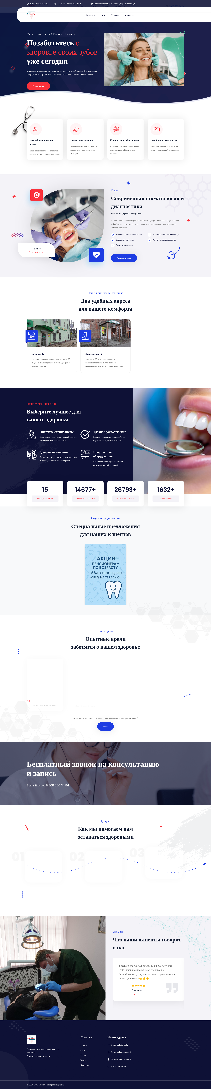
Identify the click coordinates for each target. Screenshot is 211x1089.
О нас (103, 15)
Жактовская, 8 (93, 354)
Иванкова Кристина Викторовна (45, 699)
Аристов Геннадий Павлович (85, 699)
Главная (90, 15)
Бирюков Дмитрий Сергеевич (125, 699)
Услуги (115, 15)
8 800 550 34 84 (73, 3)
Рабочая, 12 (38, 354)
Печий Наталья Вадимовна (166, 699)
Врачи (83, 1060)
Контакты (129, 15)
